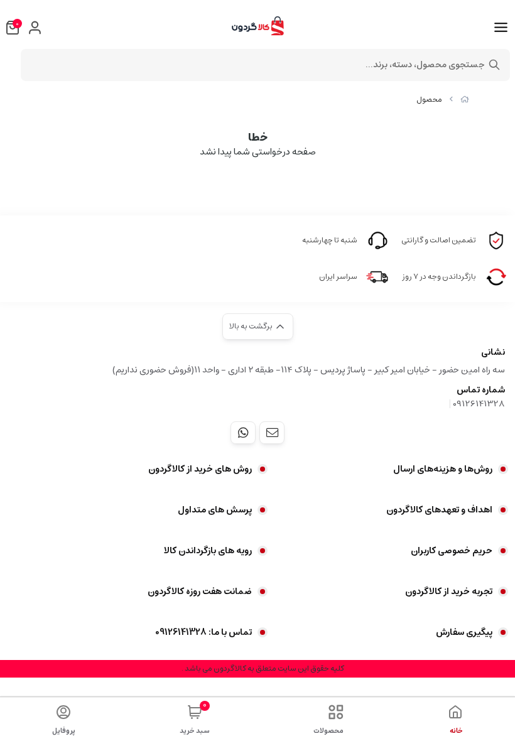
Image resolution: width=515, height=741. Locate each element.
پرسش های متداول (215, 510)
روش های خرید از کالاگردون (200, 469)
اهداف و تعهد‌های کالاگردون (439, 510)
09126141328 (479, 403)
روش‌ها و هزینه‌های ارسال (442, 469)
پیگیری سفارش (464, 632)
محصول (429, 99)
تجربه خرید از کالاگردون (448, 591)
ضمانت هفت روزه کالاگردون (200, 591)
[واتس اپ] (243, 432)
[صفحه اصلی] (464, 99)
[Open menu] (501, 27)
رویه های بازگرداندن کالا (208, 550)
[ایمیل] (272, 432)
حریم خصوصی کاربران (451, 550)
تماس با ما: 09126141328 (203, 632)
